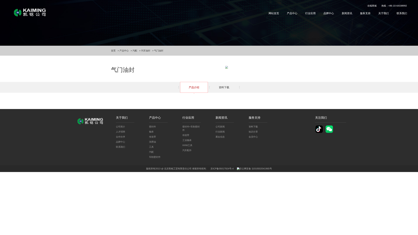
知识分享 (253, 131)
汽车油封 (145, 50)
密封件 (152, 126)
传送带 (152, 136)
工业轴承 (187, 140)
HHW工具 (187, 145)
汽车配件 (187, 150)
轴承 (151, 131)
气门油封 (158, 50)
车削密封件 (155, 157)
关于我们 (383, 13)
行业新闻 (220, 131)
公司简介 (120, 126)
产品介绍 (194, 87)
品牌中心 (328, 13)
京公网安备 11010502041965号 (256, 168)
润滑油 (152, 142)
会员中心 (253, 136)
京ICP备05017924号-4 (222, 168)
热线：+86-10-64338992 (394, 5)
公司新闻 (220, 126)
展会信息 (220, 136)
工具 (151, 147)
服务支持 (365, 13)
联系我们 (402, 13)
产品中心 (292, 13)
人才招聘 (120, 131)
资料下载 (224, 87)
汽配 (135, 50)
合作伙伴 (120, 136)
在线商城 (372, 5)
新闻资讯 (347, 13)
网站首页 (274, 13)
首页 (113, 50)
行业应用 (310, 13)
